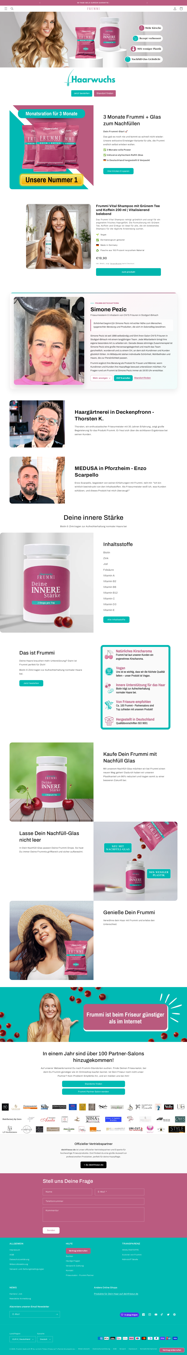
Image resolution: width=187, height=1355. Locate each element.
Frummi (19, 1349)
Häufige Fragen (73, 1261)
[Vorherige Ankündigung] (40, 3)
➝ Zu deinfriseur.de (93, 1165)
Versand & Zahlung (75, 1266)
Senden (51, 1230)
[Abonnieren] (57, 1314)
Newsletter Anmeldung (20, 1298)
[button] (6, 9)
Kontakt (69, 1270)
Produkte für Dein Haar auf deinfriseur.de (116, 1294)
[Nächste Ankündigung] (147, 3)
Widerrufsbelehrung (19, 1264)
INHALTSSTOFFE (130, 1250)
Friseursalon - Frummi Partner (80, 1275)
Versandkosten (116, 263)
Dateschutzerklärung (19, 1259)
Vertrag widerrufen (172, 1350)
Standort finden (105, 93)
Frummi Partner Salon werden (93, 1092)
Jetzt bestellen (82, 93)
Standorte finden (93, 1084)
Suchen (69, 1256)
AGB (12, 1255)
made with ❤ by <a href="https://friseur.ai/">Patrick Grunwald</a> (49, 1349)
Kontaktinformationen (148, 1349)
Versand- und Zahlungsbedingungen (27, 1269)
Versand (122, 1349)
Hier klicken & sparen (118, 171)
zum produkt (128, 272)
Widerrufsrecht (84, 1349)
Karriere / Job (16, 1294)
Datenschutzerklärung (101, 1349)
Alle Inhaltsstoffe (116, 620)
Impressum (15, 1250)
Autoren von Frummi (131, 1255)
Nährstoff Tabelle (130, 1259)
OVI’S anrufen (123, 378)
